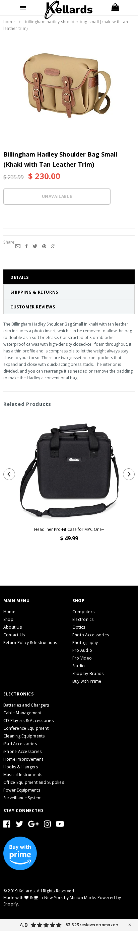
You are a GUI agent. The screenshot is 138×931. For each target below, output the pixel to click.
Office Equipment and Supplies (33, 782)
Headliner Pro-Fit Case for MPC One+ (69, 529)
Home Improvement (23, 759)
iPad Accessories (20, 744)
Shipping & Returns (34, 292)
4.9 (24, 925)
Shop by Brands (88, 673)
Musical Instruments (23, 774)
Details (19, 277)
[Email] (17, 246)
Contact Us (14, 635)
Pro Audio (82, 650)
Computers (83, 612)
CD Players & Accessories (28, 720)
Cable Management (22, 713)
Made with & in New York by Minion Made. (49, 897)
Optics (78, 627)
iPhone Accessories (22, 751)
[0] (115, 7)
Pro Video (82, 658)
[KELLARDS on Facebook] (6, 825)
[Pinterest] (44, 246)
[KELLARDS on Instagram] (47, 825)
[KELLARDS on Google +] (33, 825)
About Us (12, 627)
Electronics (83, 619)
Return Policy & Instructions (30, 642)
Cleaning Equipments (24, 736)
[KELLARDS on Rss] (60, 825)
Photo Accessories (90, 635)
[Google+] (53, 246)
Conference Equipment (26, 728)
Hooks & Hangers (20, 767)
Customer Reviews (32, 307)
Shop (8, 619)
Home (9, 22)
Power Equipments (21, 790)
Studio (78, 666)
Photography (85, 642)
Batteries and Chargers (26, 705)
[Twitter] (34, 246)
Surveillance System (22, 798)
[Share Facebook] (26, 246)
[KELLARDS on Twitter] (19, 825)
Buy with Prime (86, 681)
